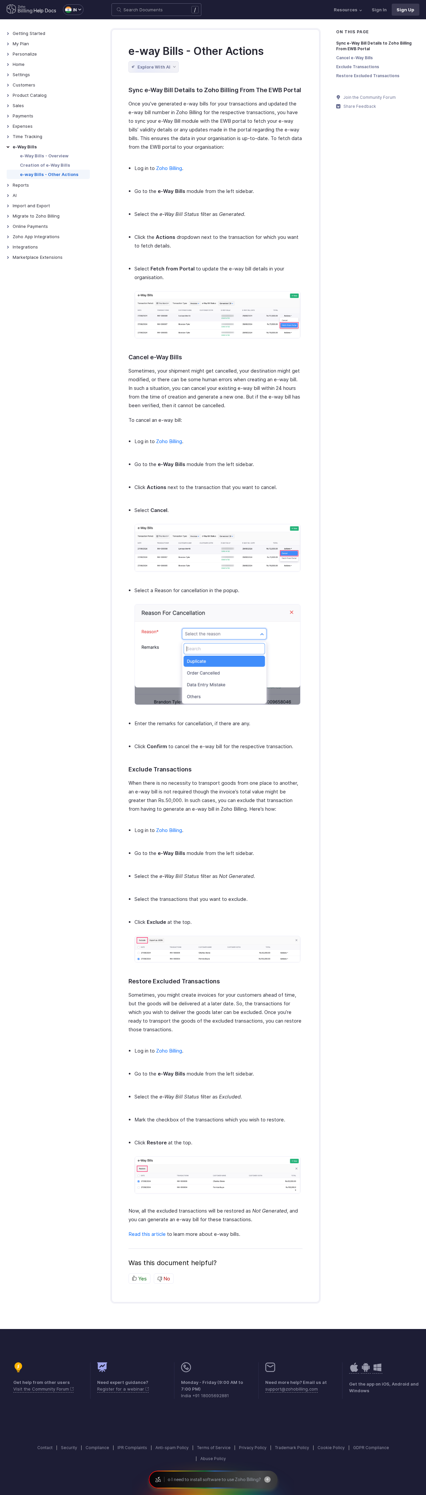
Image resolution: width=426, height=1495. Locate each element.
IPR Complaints (132, 1447)
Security (69, 1447)
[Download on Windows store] (377, 1371)
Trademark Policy (292, 1447)
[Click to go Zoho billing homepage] (20, 9)
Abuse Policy (213, 1458)
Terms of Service (214, 1447)
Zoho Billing (169, 168)
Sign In (379, 9)
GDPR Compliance (371, 1447)
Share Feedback (359, 106)
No (166, 1278)
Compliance (97, 1447)
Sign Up (405, 9)
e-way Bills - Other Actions (49, 174)
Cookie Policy (331, 1447)
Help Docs (45, 10)
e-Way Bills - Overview (44, 155)
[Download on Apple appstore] (366, 1371)
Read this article (147, 1234)
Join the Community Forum (369, 97)
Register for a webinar (121, 1389)
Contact (45, 1447)
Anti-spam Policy (172, 1447)
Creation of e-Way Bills (45, 165)
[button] (70, 9)
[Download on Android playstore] (354, 1371)
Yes (142, 1278)
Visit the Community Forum (41, 1389)
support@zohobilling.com (291, 1389)
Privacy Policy (253, 1447)
